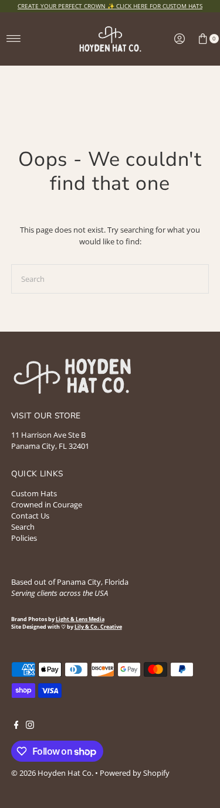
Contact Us (30, 515)
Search (23, 526)
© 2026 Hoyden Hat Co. (53, 773)
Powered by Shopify (135, 773)
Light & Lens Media (80, 619)
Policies (24, 538)
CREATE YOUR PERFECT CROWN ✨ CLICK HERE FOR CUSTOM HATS (110, 6)
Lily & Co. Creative (98, 626)
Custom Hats (34, 493)
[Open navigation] (14, 38)
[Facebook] (16, 726)
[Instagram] (30, 726)
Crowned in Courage (46, 504)
